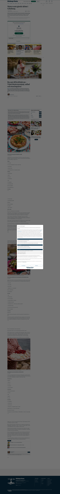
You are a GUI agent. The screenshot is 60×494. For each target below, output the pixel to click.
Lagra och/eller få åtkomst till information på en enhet (23, 240)
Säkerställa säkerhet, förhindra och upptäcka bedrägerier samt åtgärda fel (25, 250)
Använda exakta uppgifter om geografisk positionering (23, 246)
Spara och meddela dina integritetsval (22, 253)
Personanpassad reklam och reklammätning (22, 241)
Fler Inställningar (23, 265)
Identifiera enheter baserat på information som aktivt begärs (24, 247)
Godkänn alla (36, 265)
